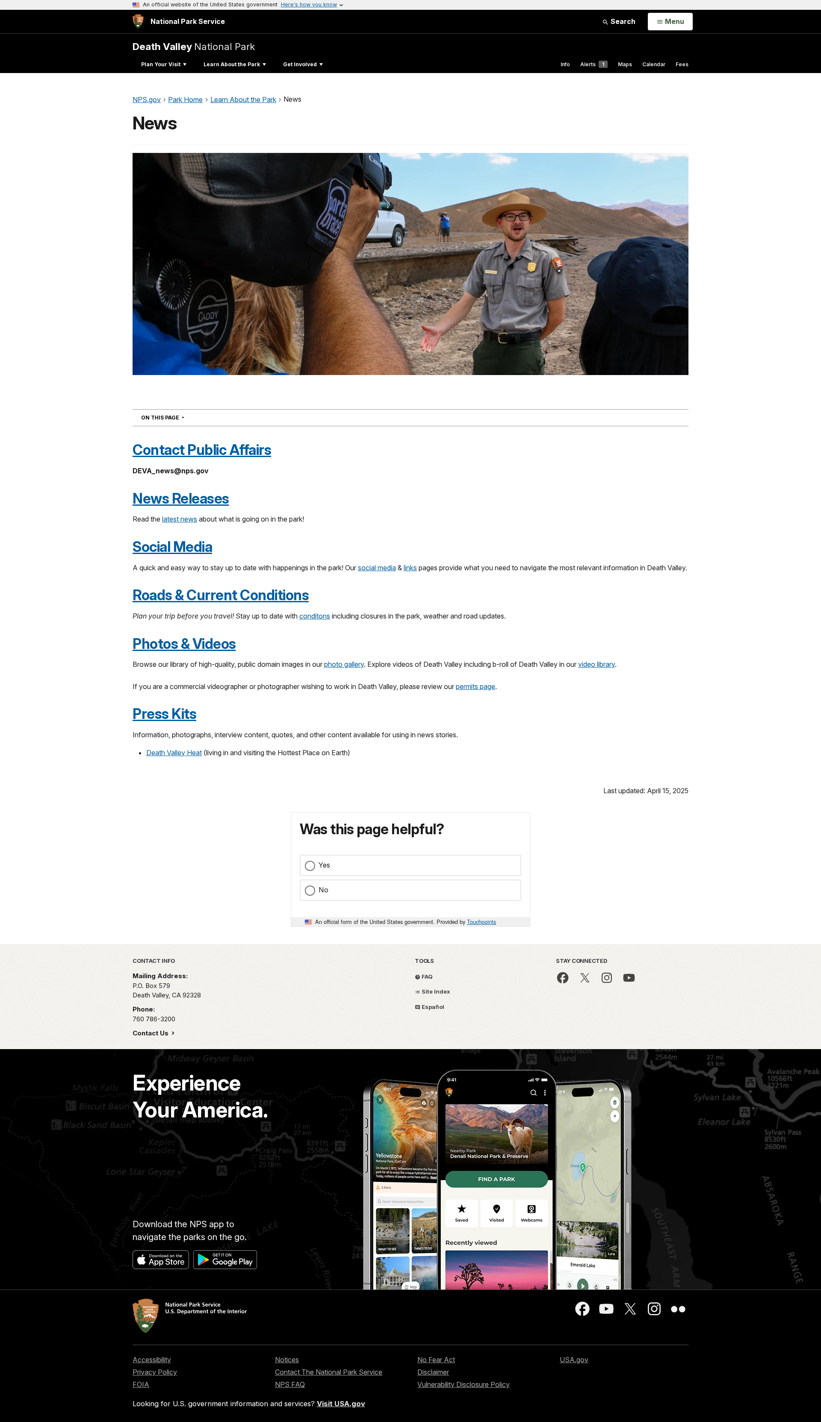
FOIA (141, 1384)
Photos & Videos (184, 643)
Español (432, 1006)
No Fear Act (436, 1359)
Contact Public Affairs (202, 449)
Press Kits (164, 713)
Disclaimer (433, 1372)
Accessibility (152, 1359)
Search (622, 21)
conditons (314, 616)
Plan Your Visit (160, 64)
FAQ (426, 976)
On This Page (178, 417)
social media (377, 567)
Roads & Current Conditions (221, 595)
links (410, 567)
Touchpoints (481, 922)
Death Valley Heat (174, 752)
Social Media (172, 546)
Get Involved (300, 64)
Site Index (435, 991)
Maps (625, 64)
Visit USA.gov (341, 1403)
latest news (179, 519)
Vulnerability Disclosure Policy (463, 1384)
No (323, 889)
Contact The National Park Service (328, 1372)
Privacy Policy (155, 1372)
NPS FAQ (290, 1384)
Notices (287, 1359)
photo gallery (344, 664)
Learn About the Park (232, 64)
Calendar (653, 64)
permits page (475, 686)
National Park (194, 46)
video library (596, 664)
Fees (682, 64)
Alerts (592, 64)
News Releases (181, 498)
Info (565, 64)
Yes (324, 865)
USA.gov (574, 1359)
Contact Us (151, 1033)
